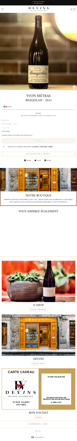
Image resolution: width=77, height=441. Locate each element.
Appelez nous (38, 363)
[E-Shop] (38, 281)
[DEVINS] (38, 335)
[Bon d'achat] (38, 389)
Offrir (38, 417)
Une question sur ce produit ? (38, 154)
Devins (38, 431)
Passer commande (38, 309)
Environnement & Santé (38, 424)
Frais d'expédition (33, 115)
